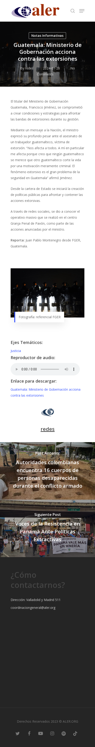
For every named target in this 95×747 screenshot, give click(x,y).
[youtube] (40, 733)
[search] (72, 11)
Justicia (16, 351)
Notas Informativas (47, 35)
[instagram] (52, 733)
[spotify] (63, 733)
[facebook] (29, 733)
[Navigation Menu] (81, 11)
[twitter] (17, 733)
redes (29, 68)
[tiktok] (75, 733)
